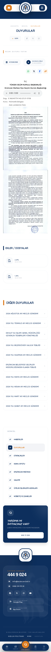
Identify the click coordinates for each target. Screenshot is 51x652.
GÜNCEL (25, 26)
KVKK (29, 636)
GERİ (16, 38)
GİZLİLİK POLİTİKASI (16, 636)
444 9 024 (25, 535)
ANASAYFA (15, 26)
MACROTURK (39, 636)
